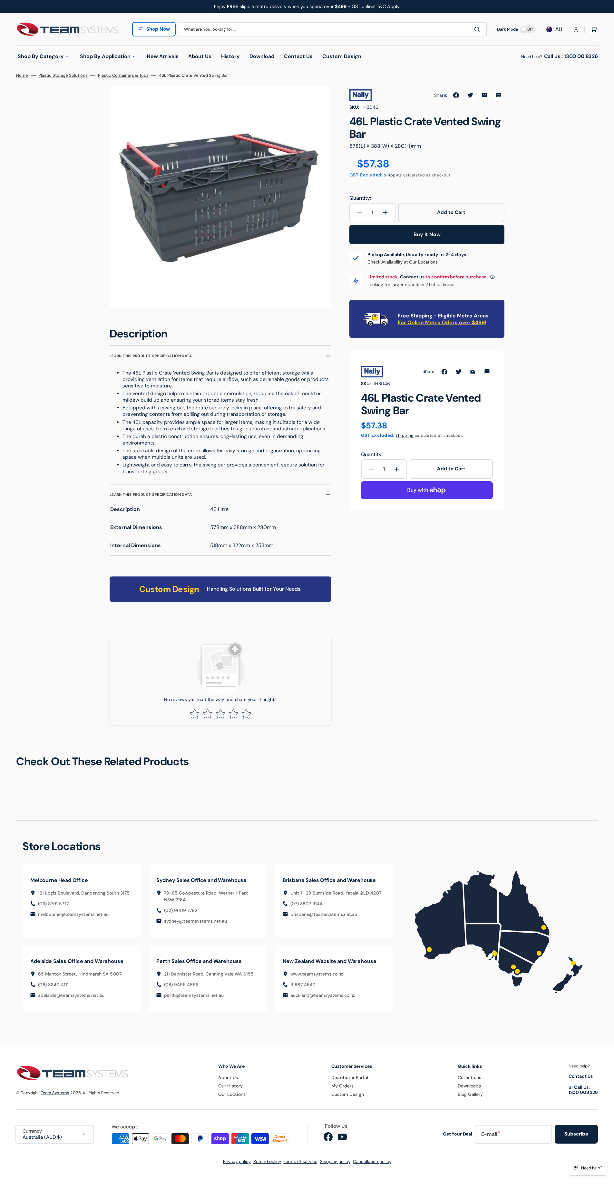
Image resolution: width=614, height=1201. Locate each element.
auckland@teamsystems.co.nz (322, 995)
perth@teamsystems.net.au (194, 995)
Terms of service (300, 1161)
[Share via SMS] (498, 95)
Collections (469, 1077)
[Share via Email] (484, 95)
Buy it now (427, 234)
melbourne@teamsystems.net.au (73, 914)
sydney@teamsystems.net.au (195, 921)
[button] (576, 29)
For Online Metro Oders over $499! (442, 322)
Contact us (412, 277)
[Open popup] (492, 277)
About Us (228, 1077)
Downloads (469, 1086)
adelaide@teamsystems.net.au (71, 995)
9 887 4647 (302, 984)
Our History (230, 1086)
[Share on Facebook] (456, 95)
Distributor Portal (349, 1077)
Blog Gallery (470, 1094)
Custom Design (347, 1094)
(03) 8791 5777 (53, 903)
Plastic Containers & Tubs (123, 75)
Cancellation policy (372, 1161)
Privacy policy (237, 1161)
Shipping (393, 175)
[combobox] (332, 29)
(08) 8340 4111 (53, 984)
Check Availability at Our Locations (402, 262)
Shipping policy (335, 1161)
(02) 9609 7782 (180, 910)
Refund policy (267, 1161)
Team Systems (55, 1093)
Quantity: (360, 198)
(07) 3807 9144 (306, 903)
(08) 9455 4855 (181, 984)
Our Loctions (232, 1094)
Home (22, 75)
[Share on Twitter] (470, 95)
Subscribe (576, 1134)
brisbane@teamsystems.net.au (323, 914)
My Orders (342, 1086)
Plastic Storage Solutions (63, 75)
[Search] (478, 29)
